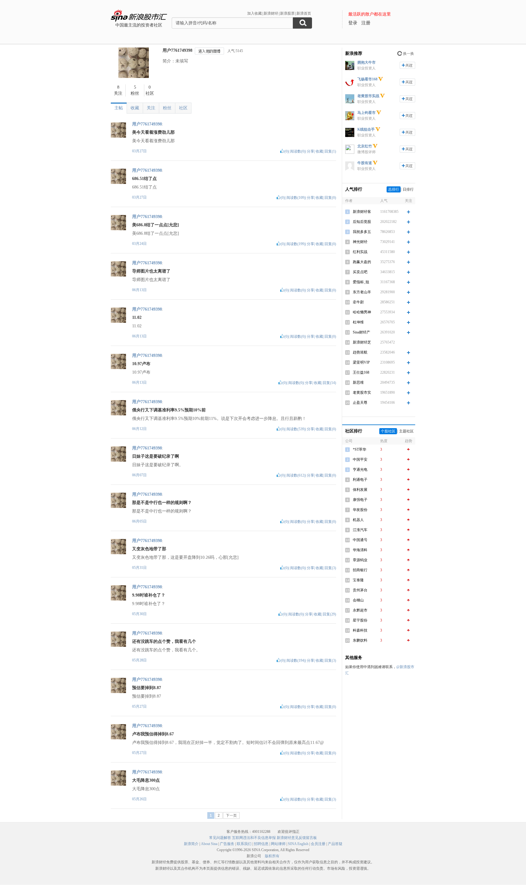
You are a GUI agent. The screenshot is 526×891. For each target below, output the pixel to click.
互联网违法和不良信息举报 (254, 838)
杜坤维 (358, 322)
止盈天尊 (360, 402)
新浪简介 (191, 844)
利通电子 (360, 479)
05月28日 (139, 660)
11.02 (137, 317)
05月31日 (139, 567)
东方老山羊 (362, 292)
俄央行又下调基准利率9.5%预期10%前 (169, 410)
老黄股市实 (362, 392)
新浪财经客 (362, 212)
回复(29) (329, 614)
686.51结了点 (144, 178)
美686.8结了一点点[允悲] (155, 225)
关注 (151, 108)
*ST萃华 (359, 449)
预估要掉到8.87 (146, 687)
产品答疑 (335, 844)
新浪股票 (287, 13)
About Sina (209, 844)
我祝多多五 (362, 232)
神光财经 (360, 242)
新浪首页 (303, 13)
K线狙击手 (366, 129)
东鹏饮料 (360, 640)
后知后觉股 (362, 222)
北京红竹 (364, 146)
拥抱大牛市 (366, 62)
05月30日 (139, 614)
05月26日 (139, 799)
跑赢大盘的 (362, 262)
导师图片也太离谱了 (151, 271)
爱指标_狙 (361, 282)
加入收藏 (254, 13)
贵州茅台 (360, 590)
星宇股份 (360, 620)
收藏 (135, 108)
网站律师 (278, 844)
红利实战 (360, 252)
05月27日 (139, 706)
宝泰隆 (358, 580)
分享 (310, 151)
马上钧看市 (366, 113)
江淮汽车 (360, 530)
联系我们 (244, 844)
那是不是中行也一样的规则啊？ (162, 502)
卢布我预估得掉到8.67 (153, 734)
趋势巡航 (360, 352)
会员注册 (318, 844)
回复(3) (330, 568)
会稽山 (358, 600)
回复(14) (329, 383)
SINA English (298, 844)
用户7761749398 (177, 50)
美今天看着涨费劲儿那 (153, 132)
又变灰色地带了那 (149, 549)
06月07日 (139, 475)
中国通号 (360, 540)
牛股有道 (364, 163)
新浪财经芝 (362, 342)
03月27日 (139, 151)
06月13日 (139, 290)
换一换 (408, 53)
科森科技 (360, 630)
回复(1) (330, 151)
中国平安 (360, 459)
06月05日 (139, 521)
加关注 (407, 65)
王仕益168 (361, 372)
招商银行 (360, 570)
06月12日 (139, 429)
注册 (365, 22)
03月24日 (139, 243)
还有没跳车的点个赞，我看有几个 (164, 641)
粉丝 (167, 108)
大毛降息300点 (146, 780)
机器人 (358, 520)
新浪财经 (271, 13)
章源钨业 (360, 560)
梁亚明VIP (361, 362)
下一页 (231, 815)
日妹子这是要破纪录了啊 (155, 456)
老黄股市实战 (368, 96)
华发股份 (360, 510)
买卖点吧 (360, 272)
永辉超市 (360, 610)
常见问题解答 (220, 838)
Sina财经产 (361, 332)
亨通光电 (360, 469)
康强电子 (360, 500)
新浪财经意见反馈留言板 (297, 838)
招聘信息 (261, 844)
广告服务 (227, 844)
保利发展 (360, 490)
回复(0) (330, 197)
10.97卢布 (141, 363)
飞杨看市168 (367, 79)
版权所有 (272, 856)
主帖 (118, 108)
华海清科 (360, 550)
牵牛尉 (358, 302)
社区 (183, 108)
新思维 (358, 382)
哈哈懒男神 (362, 312)
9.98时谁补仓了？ (148, 595)
